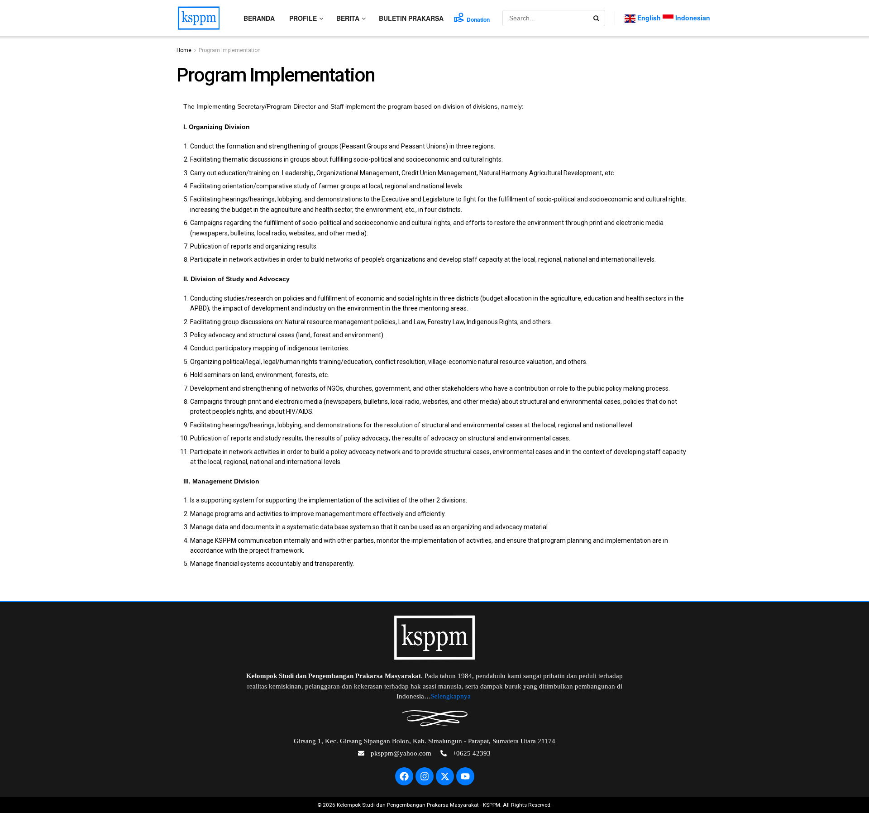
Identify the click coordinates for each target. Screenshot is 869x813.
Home (184, 50)
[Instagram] (424, 776)
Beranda (259, 18)
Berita (347, 18)
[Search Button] (597, 18)
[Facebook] (404, 776)
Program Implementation (230, 50)
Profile (303, 18)
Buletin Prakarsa (411, 18)
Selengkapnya (452, 696)
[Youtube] (465, 776)
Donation (478, 19)
